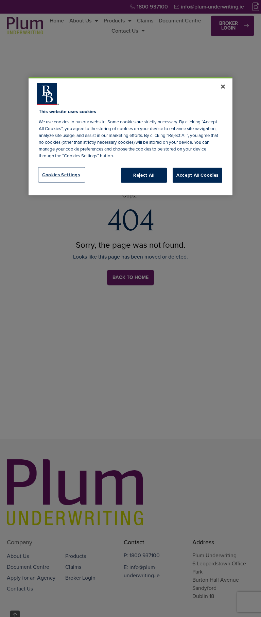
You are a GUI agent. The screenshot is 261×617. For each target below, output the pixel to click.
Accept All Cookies (197, 175)
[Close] (222, 86)
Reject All (144, 175)
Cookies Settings (61, 174)
